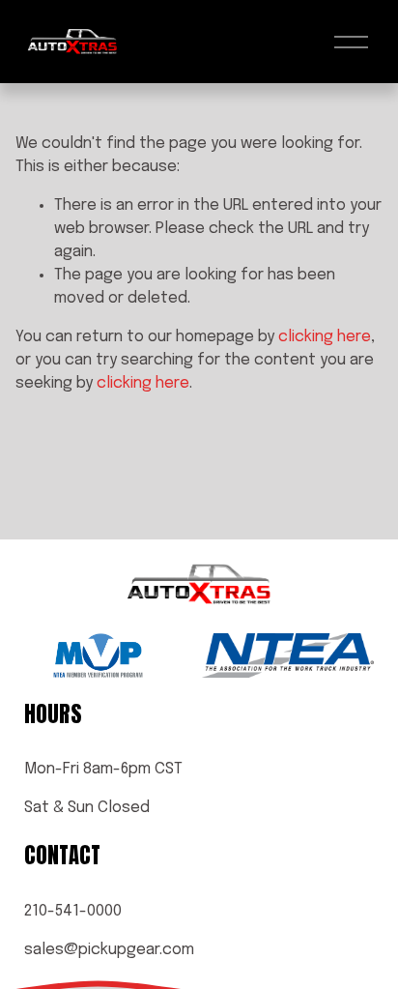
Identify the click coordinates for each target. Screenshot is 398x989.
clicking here (324, 337)
